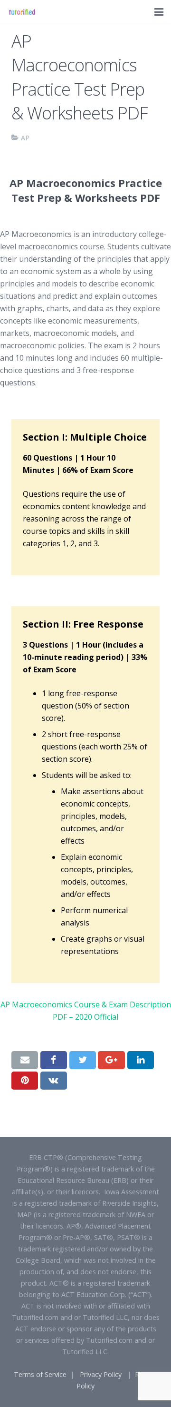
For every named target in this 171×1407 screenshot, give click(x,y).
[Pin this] (24, 1081)
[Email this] (24, 1060)
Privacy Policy (101, 1374)
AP (25, 137)
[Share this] (53, 1060)
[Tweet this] (82, 1060)
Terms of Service (40, 1374)
